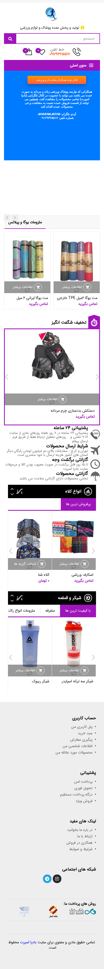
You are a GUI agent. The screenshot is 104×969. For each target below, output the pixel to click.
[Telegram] (47, 879)
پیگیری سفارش (81, 740)
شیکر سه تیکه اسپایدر (77, 681)
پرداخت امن (83, 782)
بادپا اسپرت (28, 942)
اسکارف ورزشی (82, 575)
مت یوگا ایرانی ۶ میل (32, 298)
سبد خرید (85, 733)
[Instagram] (57, 879)
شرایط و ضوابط (81, 849)
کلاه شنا (43, 575)
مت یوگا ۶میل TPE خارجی (77, 298)
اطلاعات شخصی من (78, 746)
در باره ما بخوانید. (79, 830)
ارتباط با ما (85, 836)
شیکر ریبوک (40, 681)
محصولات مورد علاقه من (74, 752)
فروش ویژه (84, 801)
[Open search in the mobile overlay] (52, 38)
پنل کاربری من (82, 727)
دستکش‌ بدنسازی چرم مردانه (73, 411)
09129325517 (59, 54)
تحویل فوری (83, 788)
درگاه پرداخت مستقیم (76, 794)
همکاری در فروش (79, 843)
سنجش (76, 290)
